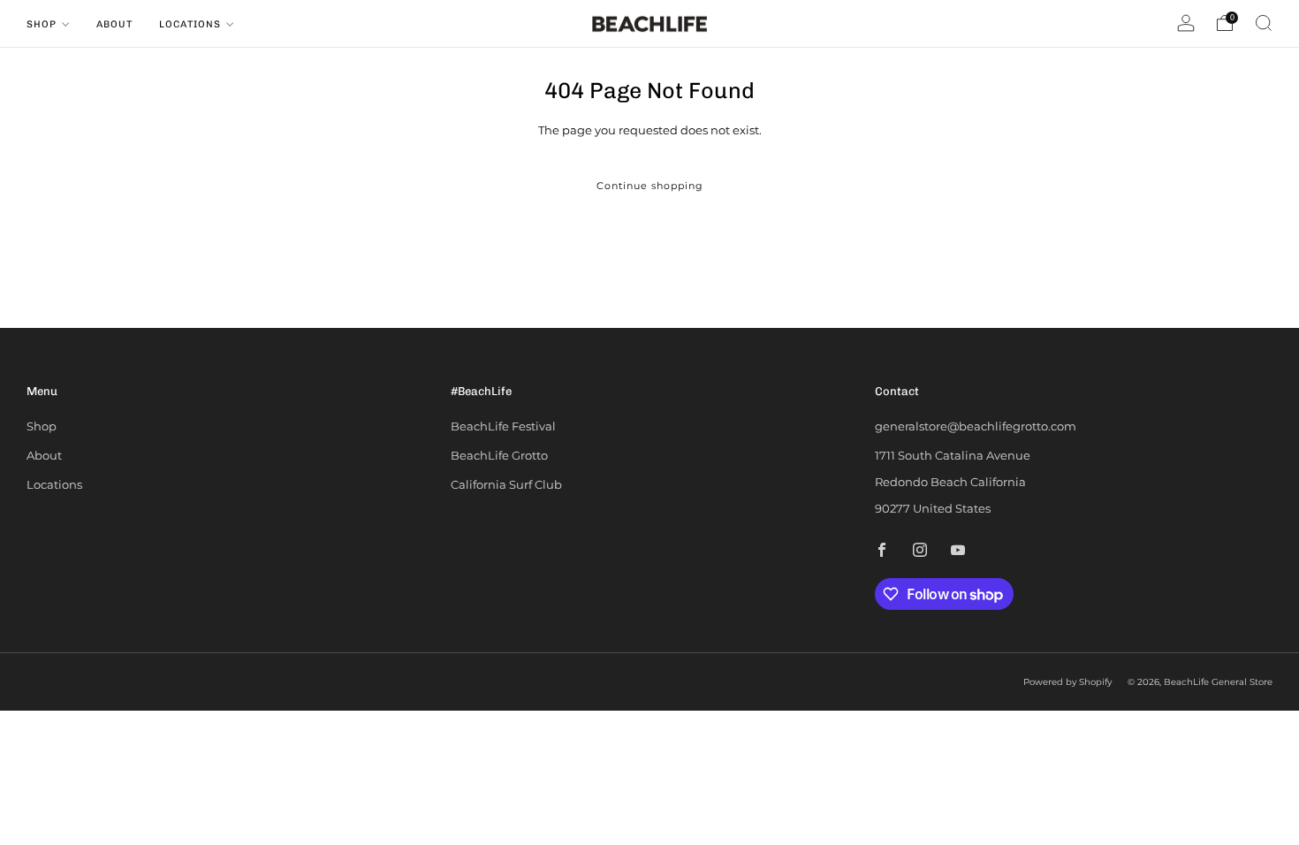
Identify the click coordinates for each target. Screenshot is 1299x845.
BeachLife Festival (503, 426)
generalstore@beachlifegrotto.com (975, 426)
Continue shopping (649, 185)
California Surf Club (506, 484)
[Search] (1263, 23)
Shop (42, 24)
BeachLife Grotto (499, 455)
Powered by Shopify (1067, 682)
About (114, 24)
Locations (190, 24)
